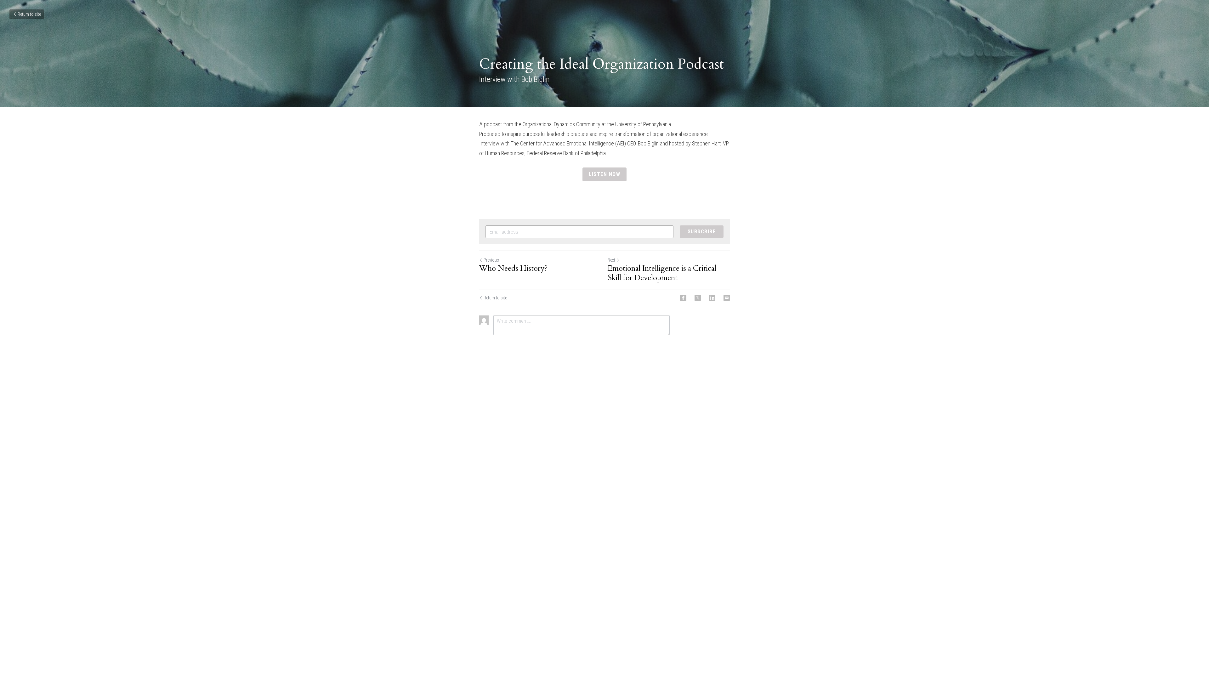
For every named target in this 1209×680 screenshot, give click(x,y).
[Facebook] (683, 298)
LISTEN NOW (604, 174)
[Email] (727, 298)
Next (611, 260)
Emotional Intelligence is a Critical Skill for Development (662, 273)
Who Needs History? (513, 268)
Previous (491, 260)
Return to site (29, 14)
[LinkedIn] (712, 298)
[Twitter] (698, 298)
